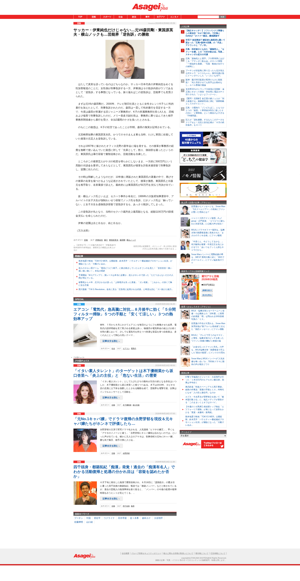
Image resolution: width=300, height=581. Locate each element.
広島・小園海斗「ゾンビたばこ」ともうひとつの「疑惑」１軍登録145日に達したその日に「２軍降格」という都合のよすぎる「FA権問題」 (205, 112)
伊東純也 (99, 240)
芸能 (94, 17)
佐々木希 (134, 518)
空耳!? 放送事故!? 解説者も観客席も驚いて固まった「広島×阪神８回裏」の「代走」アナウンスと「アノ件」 (205, 42)
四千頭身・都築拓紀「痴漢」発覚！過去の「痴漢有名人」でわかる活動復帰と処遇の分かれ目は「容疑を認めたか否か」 (124, 471)
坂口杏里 (136, 405)
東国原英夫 (113, 240)
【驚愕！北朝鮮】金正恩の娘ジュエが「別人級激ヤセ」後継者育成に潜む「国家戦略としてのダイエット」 (205, 101)
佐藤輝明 (78, 522)
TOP (80, 17)
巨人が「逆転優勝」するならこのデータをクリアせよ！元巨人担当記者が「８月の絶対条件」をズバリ (205, 122)
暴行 (106, 240)
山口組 (89, 522)
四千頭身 (126, 506)
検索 (222, 17)
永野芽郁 (126, 453)
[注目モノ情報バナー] (203, 180)
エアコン (126, 348)
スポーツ (107, 17)
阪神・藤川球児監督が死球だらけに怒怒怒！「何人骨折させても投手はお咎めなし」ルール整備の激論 (204, 82)
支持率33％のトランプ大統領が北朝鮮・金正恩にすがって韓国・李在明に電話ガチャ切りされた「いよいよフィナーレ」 (205, 92)
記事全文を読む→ (111, 341)
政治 (134, 17)
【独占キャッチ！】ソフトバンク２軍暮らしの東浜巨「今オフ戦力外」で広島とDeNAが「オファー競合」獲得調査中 (205, 33)
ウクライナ (109, 518)
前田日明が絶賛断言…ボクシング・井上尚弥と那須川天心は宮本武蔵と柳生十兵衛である (155, 247)
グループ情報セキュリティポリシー (146, 553)
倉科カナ (146, 518)
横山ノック (131, 240)
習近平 (97, 518)
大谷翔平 (158, 518)
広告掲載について (217, 553)
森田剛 (122, 240)
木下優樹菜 (127, 405)
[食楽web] (203, 197)
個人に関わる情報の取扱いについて (178, 553)
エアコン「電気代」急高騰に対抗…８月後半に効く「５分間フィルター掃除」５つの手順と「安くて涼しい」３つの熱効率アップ (124, 314)
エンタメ (174, 17)
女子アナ (161, 17)
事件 (147, 17)
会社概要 (125, 553)
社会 (121, 17)
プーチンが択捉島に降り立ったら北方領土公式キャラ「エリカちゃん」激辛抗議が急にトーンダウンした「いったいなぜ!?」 (205, 73)
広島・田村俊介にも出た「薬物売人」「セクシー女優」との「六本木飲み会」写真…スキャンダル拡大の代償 (205, 52)
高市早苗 (122, 518)
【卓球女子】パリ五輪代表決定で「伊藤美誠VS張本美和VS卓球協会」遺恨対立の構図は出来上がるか (94, 247)
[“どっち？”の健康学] (203, 163)
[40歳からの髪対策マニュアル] (203, 146)
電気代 (133, 348)
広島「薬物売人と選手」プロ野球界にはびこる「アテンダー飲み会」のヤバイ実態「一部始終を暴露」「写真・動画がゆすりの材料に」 (205, 62)
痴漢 (132, 506)
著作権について (201, 553)
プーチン (78, 518)
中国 (88, 518)
